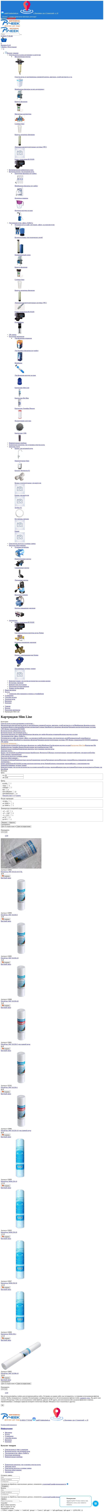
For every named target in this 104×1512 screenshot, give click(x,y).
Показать (4, 822)
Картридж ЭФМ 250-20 (9, 1232)
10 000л (6, 801)
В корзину (6, 876)
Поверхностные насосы (23, 760)
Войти (4, 18)
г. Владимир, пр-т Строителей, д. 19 (45, 13)
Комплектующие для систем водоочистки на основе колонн (29, 681)
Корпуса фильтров (15, 727)
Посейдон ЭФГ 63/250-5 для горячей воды (15, 1044)
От (3, 775)
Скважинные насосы (38, 760)
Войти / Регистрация (9, 47)
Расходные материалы (16, 336)
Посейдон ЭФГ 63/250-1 (9, 1087)
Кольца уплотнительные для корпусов (62, 752)
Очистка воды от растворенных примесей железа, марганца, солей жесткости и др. (45, 725)
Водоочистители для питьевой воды (21, 171)
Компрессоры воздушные (18, 684)
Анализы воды (10, 699)
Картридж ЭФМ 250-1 (8, 1334)
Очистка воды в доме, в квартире (16, 1449)
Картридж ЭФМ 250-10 (9, 1181)
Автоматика (13, 620)
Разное (19, 754)
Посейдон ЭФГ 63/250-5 (9, 915)
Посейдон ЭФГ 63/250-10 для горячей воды (16, 1130)
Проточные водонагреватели (19, 686)
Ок (2, 1405)
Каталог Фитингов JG (41, 752)
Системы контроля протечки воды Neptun (35, 763)
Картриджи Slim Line (78, 745)
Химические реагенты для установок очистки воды (27, 445)
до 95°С (6, 819)
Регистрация (11, 18)
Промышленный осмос (77, 738)
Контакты (8, 701)
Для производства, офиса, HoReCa (21, 223)
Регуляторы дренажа (10, 754)
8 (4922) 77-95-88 (7, 36)
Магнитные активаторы (30, 727)
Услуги (7, 692)
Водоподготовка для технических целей (55, 738)
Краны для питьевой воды (10, 752)
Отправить (5, 1486)
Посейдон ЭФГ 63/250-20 (9, 1001)
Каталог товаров (12, 53)
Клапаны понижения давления (60, 763)
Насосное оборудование (17, 545)
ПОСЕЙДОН (9, 792)
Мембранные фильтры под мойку (34, 734)
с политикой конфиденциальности (54, 1484)
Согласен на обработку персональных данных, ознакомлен (33, 1484)
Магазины (8, 1432)
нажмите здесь (85, 1398)
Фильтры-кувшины (53, 734)
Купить (4, 1499)
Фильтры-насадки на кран (69, 734)
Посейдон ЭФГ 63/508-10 (9, 1373)
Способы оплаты (11, 697)
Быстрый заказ (6, 878)
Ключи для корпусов (83, 752)
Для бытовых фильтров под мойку (30, 745)
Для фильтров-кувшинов (9, 745)
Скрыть (18, 795)
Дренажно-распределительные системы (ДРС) (53, 740)
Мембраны (45, 745)
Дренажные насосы (52, 760)
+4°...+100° (8, 813)
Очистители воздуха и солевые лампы (22, 543)
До (3, 777)
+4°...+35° (7, 811)
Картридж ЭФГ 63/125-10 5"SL (11, 872)
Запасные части (14, 446)
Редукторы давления (16, 683)
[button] (23, 826)
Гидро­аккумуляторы (8, 760)
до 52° (6, 817)
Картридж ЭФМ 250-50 (9, 1283)
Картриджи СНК (46, 747)
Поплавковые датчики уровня (16, 765)
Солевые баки (43, 727)
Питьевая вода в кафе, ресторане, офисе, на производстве (21, 738)
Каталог (7, 708)
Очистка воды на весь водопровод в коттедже (25, 55)
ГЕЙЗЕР (7, 787)
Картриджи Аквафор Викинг (14, 747)
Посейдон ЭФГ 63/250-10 (9, 958)
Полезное (8, 703)
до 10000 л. (8, 803)
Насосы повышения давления (82, 760)
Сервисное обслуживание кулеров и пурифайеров (26, 694)
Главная (7, 706)
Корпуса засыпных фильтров (58, 727)
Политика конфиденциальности (9, 1425)
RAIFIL (6, 783)
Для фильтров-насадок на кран (60, 745)
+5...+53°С (7, 815)
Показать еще (8, 795)
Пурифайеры (93, 740)
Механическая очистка (9, 725)
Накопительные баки (26, 752)
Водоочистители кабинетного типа (21, 170)
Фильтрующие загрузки (32, 747)
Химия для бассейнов (16, 688)
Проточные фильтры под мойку (12, 734)
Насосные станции (65, 760)
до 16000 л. (8, 805)
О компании (9, 695)
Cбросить (12, 822)
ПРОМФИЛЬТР (9, 794)
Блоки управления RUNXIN (15, 729)
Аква (6, 785)
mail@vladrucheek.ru (11, 13)
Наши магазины (10, 690)
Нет (5, 790)
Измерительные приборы (18, 443)
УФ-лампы (12, 334)
